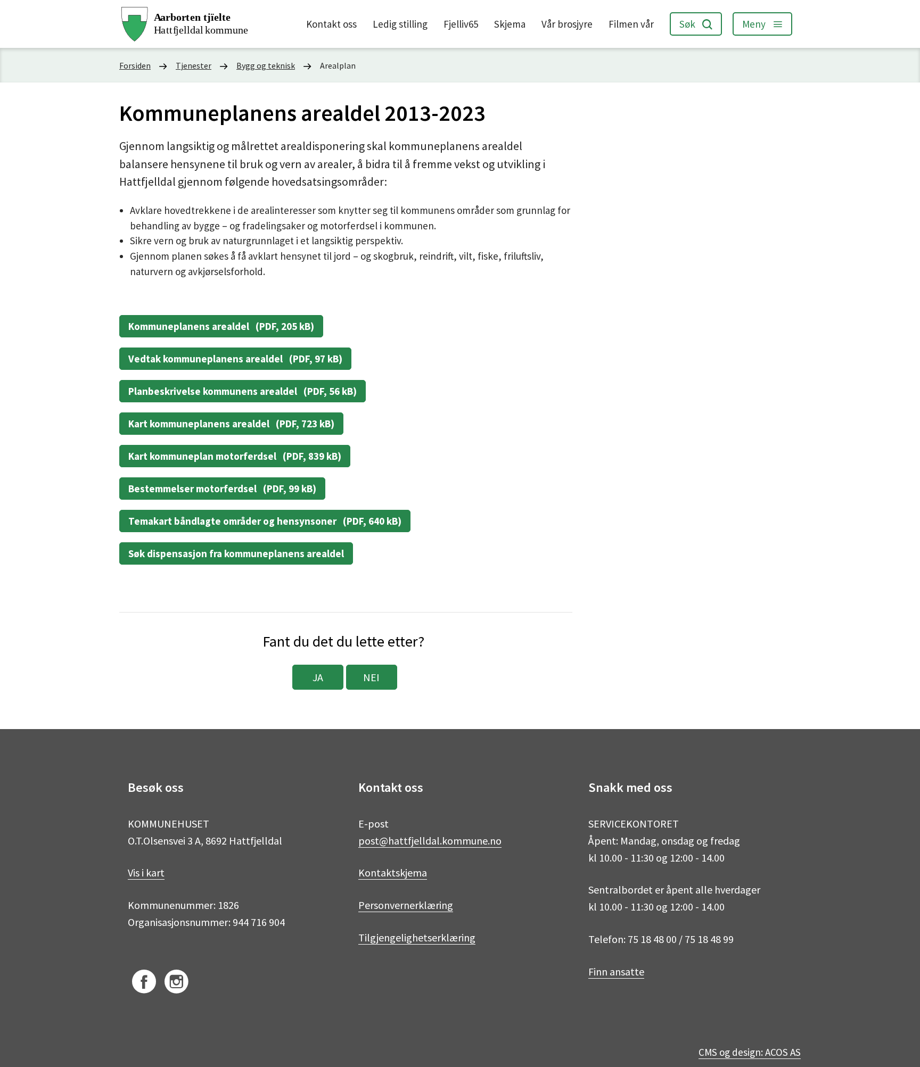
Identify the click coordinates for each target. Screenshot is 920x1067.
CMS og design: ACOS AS (750, 1052)
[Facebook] (144, 983)
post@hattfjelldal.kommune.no (430, 840)
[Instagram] (176, 983)
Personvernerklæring (405, 905)
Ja (318, 677)
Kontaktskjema (392, 872)
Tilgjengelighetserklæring (416, 937)
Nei (371, 677)
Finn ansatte (616, 971)
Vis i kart (146, 872)
